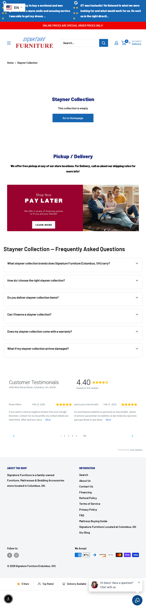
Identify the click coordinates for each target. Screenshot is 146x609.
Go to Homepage (73, 118)
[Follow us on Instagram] (16, 555)
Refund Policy (88, 498)
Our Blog (84, 532)
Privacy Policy (88, 509)
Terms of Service (89, 503)
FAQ (81, 515)
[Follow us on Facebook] (9, 555)
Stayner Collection (27, 62)
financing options (35, 322)
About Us (85, 480)
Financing (85, 492)
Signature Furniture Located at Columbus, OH (107, 526)
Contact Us (86, 486)
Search (83, 474)
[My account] (116, 43)
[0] (123, 43)
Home (10, 62)
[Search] (103, 43)
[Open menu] (9, 43)
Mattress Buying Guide (93, 521)
